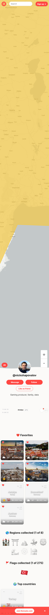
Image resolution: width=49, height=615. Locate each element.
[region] (24, 203)
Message (15, 382)
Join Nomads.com (24, 611)
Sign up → (41, 4)
